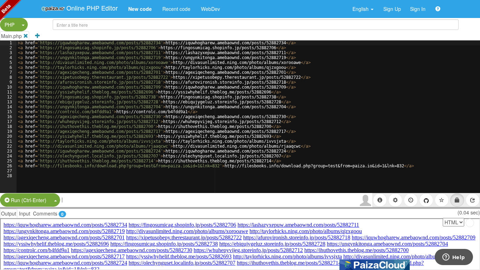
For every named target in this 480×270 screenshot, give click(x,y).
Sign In (418, 8)
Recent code (176, 8)
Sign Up (392, 8)
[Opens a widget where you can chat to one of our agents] (453, 257)
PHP (9, 24)
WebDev (210, 8)
